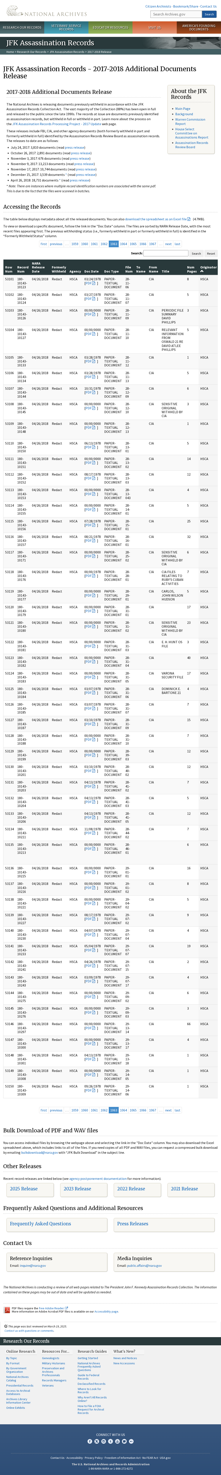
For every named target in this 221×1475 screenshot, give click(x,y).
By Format (12, 1363)
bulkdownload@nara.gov (39, 1152)
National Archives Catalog (17, 1378)
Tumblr (110, 1441)
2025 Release (24, 1188)
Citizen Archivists (158, 6)
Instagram (103, 1441)
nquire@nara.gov (33, 1265)
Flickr (131, 1441)
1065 (133, 244)
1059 (74, 244)
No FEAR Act (150, 1458)
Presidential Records (19, 1385)
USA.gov (165, 1458)
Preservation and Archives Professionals (53, 1371)
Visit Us (154, 27)
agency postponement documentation (98, 1178)
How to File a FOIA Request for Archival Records (91, 1409)
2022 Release (131, 1188)
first (44, 244)
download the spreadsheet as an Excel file (156, 219)
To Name (140, 269)
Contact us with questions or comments (29, 1331)
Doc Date (91, 271)
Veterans (48, 1385)
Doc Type (111, 271)
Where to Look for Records (89, 1390)
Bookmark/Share (185, 6)
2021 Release (184, 1188)
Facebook (89, 1441)
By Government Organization (16, 1370)
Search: (137, 253)
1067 (152, 244)
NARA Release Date (38, 267)
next (168, 244)
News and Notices (125, 1358)
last (177, 244)
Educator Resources (110, 27)
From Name (153, 269)
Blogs (124, 1441)
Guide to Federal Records (88, 1376)
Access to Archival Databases (18, 1392)
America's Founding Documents (198, 28)
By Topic (11, 1358)
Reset (211, 253)
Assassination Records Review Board (191, 144)
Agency (75, 271)
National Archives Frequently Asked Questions (89, 1366)
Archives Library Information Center (18, 1400)
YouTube (117, 1441)
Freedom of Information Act (122, 1458)
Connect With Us (110, 1434)
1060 (84, 244)
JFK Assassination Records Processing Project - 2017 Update (56, 124)
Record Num (22, 269)
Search (209, 14)
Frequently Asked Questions (40, 1223)
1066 (142, 244)
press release (74, 147)
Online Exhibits (15, 1408)
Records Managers (54, 1380)
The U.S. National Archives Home (46, 10)
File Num (129, 269)
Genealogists (50, 1358)
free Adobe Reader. (52, 1308)
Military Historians (53, 1363)
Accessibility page (106, 1311)
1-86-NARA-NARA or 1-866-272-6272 (110, 1468)
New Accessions (124, 1363)
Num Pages (192, 269)
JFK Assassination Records (66, 52)
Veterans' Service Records (66, 28)
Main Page (182, 108)
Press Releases (132, 1223)
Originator (208, 267)
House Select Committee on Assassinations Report (191, 133)
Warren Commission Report (190, 121)
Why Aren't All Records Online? (92, 1399)
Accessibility (74, 1458)
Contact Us (208, 6)
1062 (104, 244)
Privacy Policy (94, 1458)
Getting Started (88, 1358)
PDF (88, 283)
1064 (123, 244)
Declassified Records (92, 1384)
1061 (94, 244)
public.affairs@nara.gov (144, 1265)
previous (56, 244)
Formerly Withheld (59, 269)
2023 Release (77, 1188)
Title (165, 271)
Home (10, 52)
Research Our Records (22, 27)
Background (184, 114)
